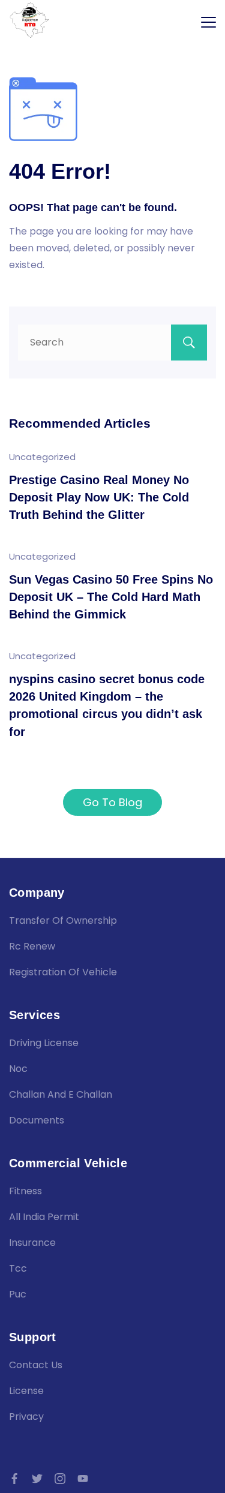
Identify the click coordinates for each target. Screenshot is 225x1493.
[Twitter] (37, 1478)
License (26, 1391)
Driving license (44, 1043)
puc (17, 1294)
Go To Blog (112, 802)
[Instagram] (60, 1478)
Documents (36, 1120)
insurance (32, 1242)
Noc (18, 1069)
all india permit (44, 1217)
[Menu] (208, 22)
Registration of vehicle (63, 972)
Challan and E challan (60, 1094)
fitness (25, 1191)
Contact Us (35, 1365)
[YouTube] (82, 1478)
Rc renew (32, 946)
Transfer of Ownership (63, 920)
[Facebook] (14, 1478)
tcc (18, 1268)
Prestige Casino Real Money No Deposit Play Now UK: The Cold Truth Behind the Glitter (99, 497)
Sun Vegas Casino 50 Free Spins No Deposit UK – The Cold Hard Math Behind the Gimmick (111, 597)
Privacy (26, 1416)
